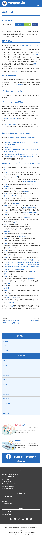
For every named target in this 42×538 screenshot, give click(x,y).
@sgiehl (6, 288)
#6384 (5, 189)
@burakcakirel (8, 196)
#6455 (5, 193)
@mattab (7, 170)
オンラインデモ (6, 481)
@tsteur (8, 177)
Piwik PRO (17, 71)
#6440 (5, 210)
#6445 (5, 205)
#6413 (5, 281)
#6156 (5, 243)
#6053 (5, 250)
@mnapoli (26, 182)
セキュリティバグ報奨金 (17, 84)
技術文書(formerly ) (8, 489)
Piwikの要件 (7, 147)
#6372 (5, 179)
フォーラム (5, 479)
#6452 (5, 271)
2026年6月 (6, 370)
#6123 (5, 290)
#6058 (5, 295)
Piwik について (35, 55)
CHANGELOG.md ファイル (10, 118)
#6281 (5, 286)
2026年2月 (6, 384)
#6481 (5, 215)
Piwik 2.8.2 (34, 320)
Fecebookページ (7, 499)
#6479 (5, 219)
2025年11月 (6, 399)
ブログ (35, 25)
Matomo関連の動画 (8, 486)
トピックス (19, 25)
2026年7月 (6, 365)
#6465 (5, 257)
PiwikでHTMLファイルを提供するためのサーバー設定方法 (21, 154)
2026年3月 (6, 380)
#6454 (5, 198)
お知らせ (5, 341)
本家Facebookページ (8, 484)
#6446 (5, 276)
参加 (12, 306)
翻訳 (34, 64)
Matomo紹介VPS (7, 514)
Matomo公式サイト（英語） (10, 474)
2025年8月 (6, 413)
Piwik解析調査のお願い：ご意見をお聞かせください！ (19, 156)
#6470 (5, 167)
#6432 (5, 184)
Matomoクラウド (7, 512)
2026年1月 (6, 389)
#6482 (5, 300)
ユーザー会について (8, 497)
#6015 (5, 253)
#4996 (5, 172)
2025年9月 (6, 408)
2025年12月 (6, 394)
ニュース (27, 25)
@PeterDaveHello (26, 264)
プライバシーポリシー (8, 504)
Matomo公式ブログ (8, 477)
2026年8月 (6, 361)
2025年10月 (6, 403)
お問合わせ (5, 501)
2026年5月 (6, 375)
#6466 (5, 238)
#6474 (5, 234)
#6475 (5, 224)
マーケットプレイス (10, 124)
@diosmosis (17, 196)
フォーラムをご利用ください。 (31, 45)
